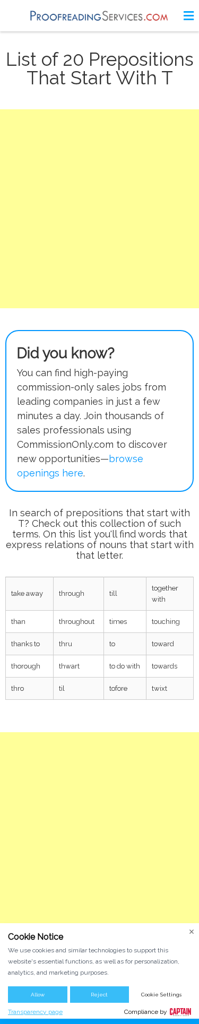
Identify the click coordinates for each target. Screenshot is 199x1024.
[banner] (100, 15)
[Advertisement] (99, 208)
